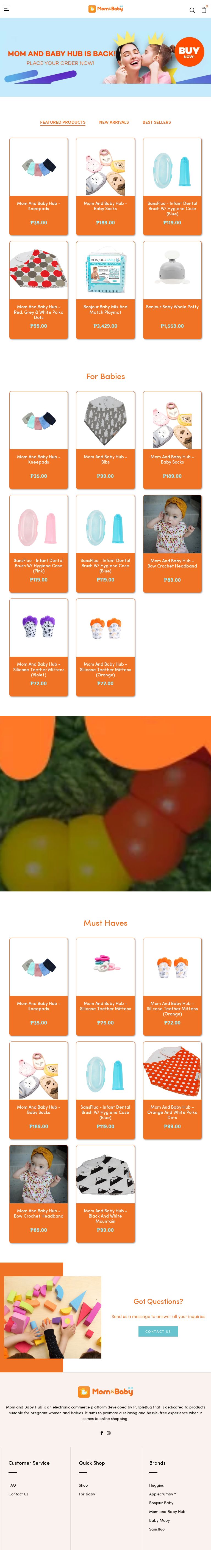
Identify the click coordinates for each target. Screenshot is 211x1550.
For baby (87, 1494)
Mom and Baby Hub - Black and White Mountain (105, 1216)
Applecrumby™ (162, 1494)
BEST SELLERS (157, 122)
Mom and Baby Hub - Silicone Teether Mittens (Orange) (105, 669)
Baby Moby (159, 1520)
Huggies (156, 1485)
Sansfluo (157, 1529)
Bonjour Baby (161, 1502)
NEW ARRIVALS (114, 122)
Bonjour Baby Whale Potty (172, 307)
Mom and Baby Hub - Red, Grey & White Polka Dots (38, 312)
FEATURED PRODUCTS (62, 122)
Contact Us (158, 1331)
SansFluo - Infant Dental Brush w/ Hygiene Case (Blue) (172, 209)
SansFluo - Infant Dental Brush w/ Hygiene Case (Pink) (38, 566)
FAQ (12, 1485)
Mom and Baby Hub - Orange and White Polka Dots (172, 1112)
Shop (83, 1485)
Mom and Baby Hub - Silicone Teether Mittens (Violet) (38, 669)
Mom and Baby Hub (167, 1511)
